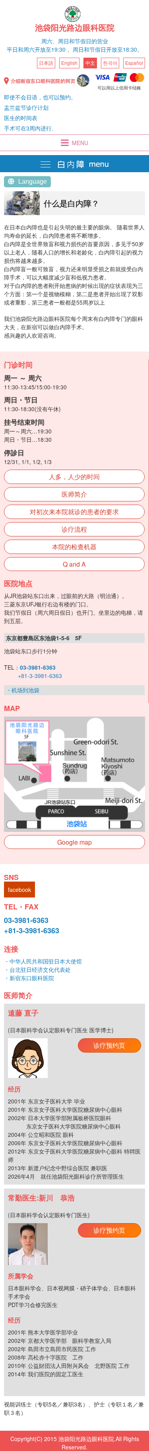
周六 (29, 49)
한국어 (110, 62)
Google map (74, 842)
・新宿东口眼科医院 (29, 978)
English (69, 62)
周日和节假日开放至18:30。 (108, 49)
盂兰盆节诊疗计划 (26, 107)
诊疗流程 (74, 529)
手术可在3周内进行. (28, 128)
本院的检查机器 (74, 546)
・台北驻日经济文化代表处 (37, 969)
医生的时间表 (20, 118)
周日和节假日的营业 (83, 41)
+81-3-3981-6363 (40, 676)
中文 (90, 62)
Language (32, 181)
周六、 (49, 41)
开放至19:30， (53, 49)
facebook (19, 890)
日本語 (46, 62)
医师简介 (74, 494)
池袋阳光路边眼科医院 (74, 27)
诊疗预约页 (109, 1045)
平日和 (15, 49)
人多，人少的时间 (74, 476)
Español (134, 62)
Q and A (74, 564)
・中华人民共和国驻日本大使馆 (43, 961)
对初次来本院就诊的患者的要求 (74, 511)
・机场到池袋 (22, 690)
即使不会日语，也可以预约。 (40, 97)
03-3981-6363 (26, 920)
